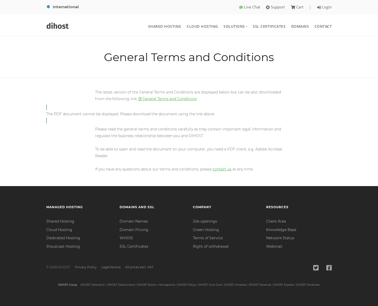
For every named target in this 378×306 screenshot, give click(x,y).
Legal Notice (111, 267)
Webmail (274, 246)
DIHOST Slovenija (260, 284)
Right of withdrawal (211, 246)
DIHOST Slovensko (308, 284)
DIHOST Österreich (92, 284)
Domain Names (134, 221)
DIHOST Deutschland (121, 284)
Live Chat (251, 6)
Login (326, 6)
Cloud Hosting (202, 26)
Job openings (205, 221)
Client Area (276, 221)
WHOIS (126, 238)
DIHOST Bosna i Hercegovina (156, 284)
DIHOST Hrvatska (235, 284)
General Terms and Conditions (169, 99)
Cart (299, 6)
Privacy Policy (86, 267)
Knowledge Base (281, 229)
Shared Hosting (164, 26)
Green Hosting (206, 229)
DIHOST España (283, 284)
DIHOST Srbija (186, 284)
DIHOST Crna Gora (210, 284)
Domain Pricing (134, 229)
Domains (300, 26)
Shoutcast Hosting (63, 246)
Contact (323, 26)
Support (277, 6)
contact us (221, 169)
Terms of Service (208, 238)
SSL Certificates (269, 26)
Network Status (280, 238)
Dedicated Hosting (63, 238)
